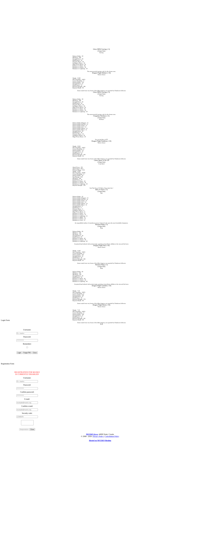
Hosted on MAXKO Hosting (100, 441)
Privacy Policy (98, 436)
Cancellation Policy (112, 436)
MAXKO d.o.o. (92, 434)
